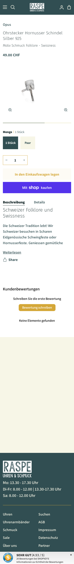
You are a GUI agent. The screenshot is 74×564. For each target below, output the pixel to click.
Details (39, 202)
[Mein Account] (60, 7)
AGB (41, 522)
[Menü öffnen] (3, 7)
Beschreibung (14, 202)
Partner (44, 545)
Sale (6, 537)
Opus (7, 24)
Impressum (47, 529)
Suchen (44, 514)
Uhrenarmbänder (16, 522)
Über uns (10, 545)
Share (13, 259)
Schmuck (10, 529)
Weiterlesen (12, 252)
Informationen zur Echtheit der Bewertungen (39, 561)
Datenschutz (48, 537)
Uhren (7, 514)
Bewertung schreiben (37, 307)
